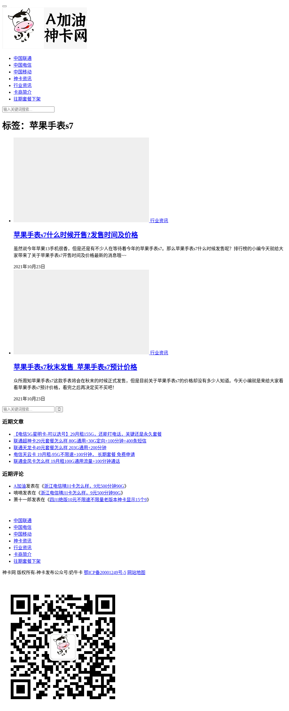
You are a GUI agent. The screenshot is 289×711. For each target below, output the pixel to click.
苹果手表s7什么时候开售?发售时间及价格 (76, 235)
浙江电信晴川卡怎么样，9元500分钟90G (84, 486)
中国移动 (23, 71)
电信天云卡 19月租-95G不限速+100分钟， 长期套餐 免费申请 (74, 454)
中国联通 (23, 58)
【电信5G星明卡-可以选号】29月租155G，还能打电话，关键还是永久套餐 (88, 434)
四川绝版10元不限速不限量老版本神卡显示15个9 (98, 499)
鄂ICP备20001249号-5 (105, 572)
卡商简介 (23, 92)
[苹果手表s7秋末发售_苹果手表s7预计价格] (82, 352)
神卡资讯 (23, 78)
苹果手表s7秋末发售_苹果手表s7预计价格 (75, 367)
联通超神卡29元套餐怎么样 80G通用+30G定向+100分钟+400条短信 (80, 441)
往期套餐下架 (27, 99)
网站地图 (136, 572)
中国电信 (23, 65)
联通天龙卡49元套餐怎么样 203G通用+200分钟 (60, 447)
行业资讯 (23, 85)
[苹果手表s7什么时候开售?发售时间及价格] (82, 220)
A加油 (20, 486)
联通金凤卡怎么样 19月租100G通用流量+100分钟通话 (67, 461)
